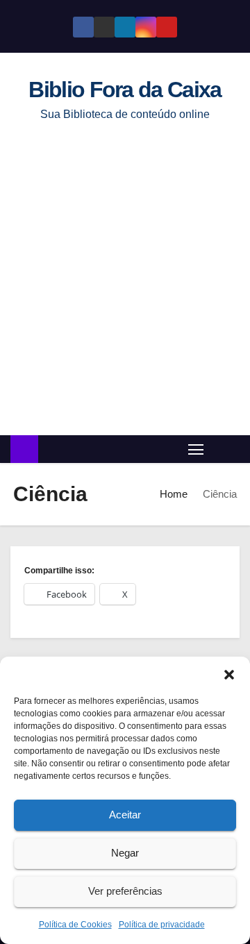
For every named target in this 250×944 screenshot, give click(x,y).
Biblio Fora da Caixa (124, 89)
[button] (229, 674)
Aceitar (125, 814)
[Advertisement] (125, 289)
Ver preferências (125, 891)
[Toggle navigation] (195, 449)
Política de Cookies (75, 924)
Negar (125, 853)
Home (174, 494)
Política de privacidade (162, 924)
